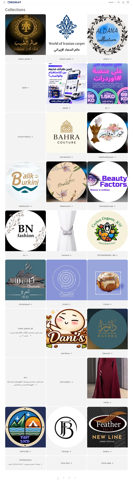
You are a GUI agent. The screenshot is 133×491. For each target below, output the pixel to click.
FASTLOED (24, 451)
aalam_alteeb (24, 59)
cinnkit (65, 304)
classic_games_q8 (25, 328)
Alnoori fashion (24, 136)
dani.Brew (65, 353)
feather (106, 451)
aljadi (24, 87)
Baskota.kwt (65, 206)
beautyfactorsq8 (106, 206)
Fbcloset (65, 451)
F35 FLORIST (65, 382)
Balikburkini (24, 206)
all (106, 108)
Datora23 (106, 353)
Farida (106, 402)
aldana (106, 59)
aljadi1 (65, 108)
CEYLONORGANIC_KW (106, 255)
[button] (4, 2)
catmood (65, 255)
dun (25, 377)
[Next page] (75, 477)
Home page (106, 463)
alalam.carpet (65, 59)
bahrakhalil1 (65, 157)
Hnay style (65, 463)
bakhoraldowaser (106, 157)
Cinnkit (106, 304)
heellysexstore (25, 460)
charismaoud (24, 304)
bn (24, 255)
